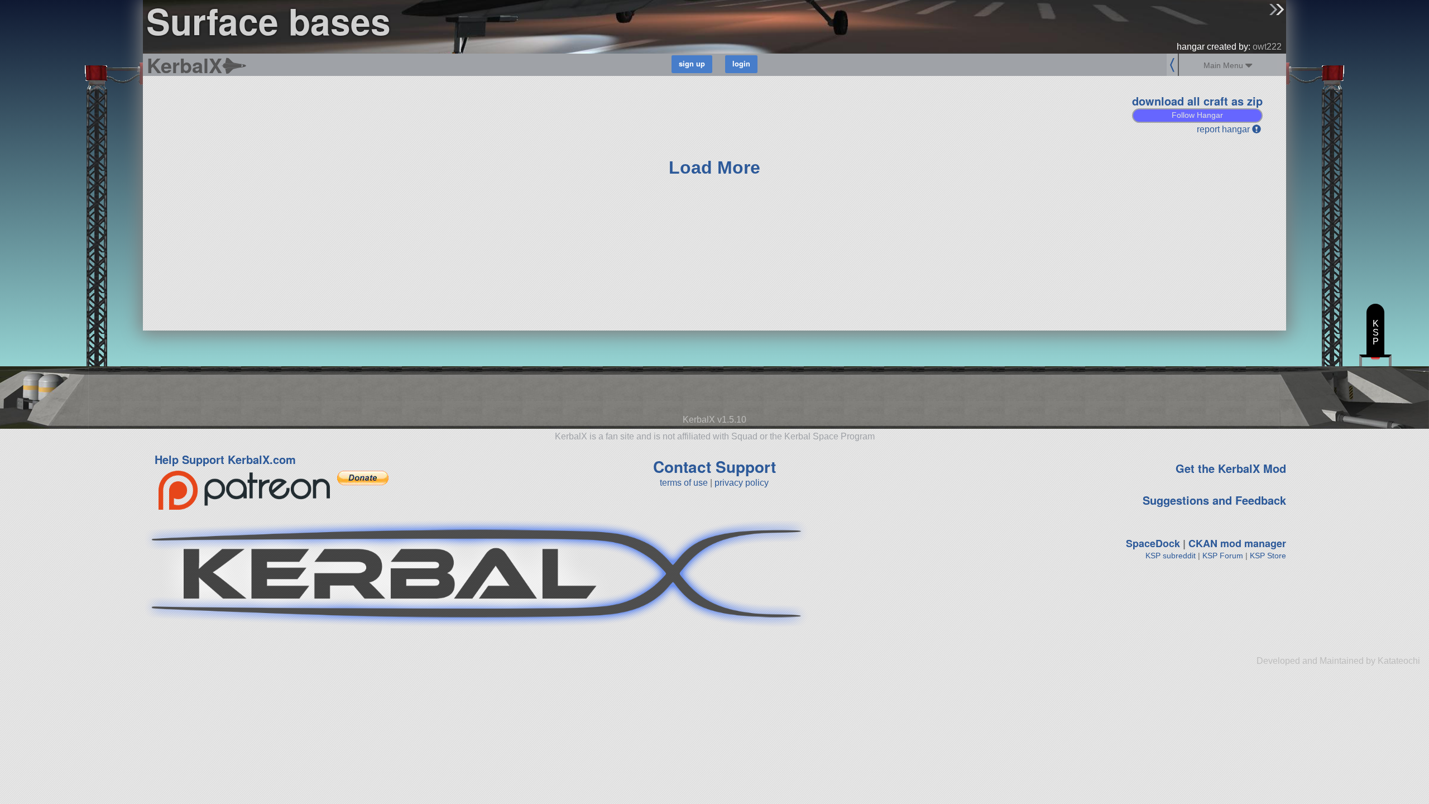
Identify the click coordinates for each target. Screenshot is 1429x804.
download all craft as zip (1197, 101)
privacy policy (741, 482)
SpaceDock (1153, 543)
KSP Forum (1222, 555)
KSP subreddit (1170, 555)
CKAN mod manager (1237, 543)
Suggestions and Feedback (1214, 500)
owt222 (1267, 46)
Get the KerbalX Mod (1231, 468)
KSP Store (1268, 555)
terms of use (684, 482)
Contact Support (714, 466)
